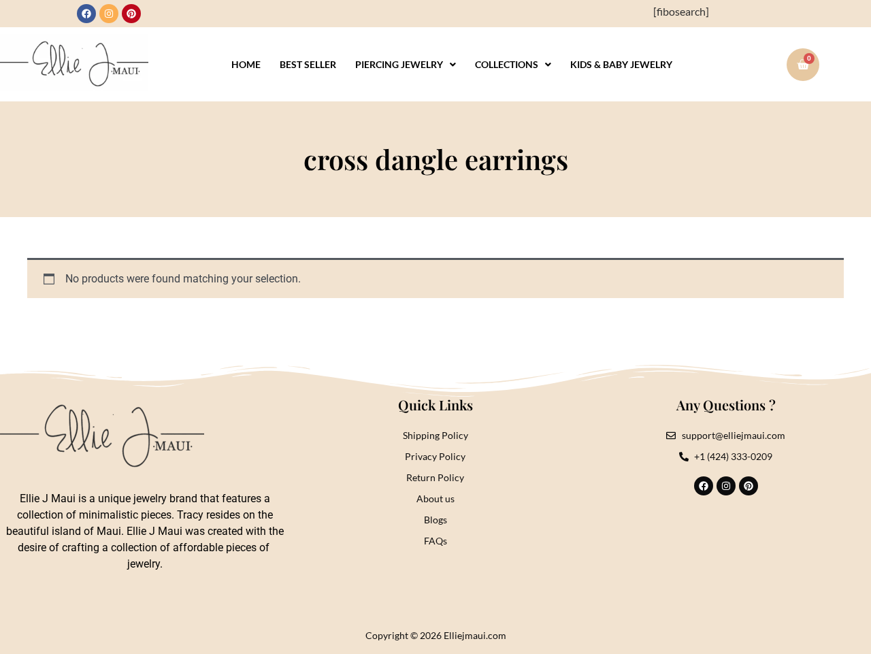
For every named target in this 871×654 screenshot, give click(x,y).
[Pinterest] (131, 13)
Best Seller (308, 64)
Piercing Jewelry (399, 64)
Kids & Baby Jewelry (621, 64)
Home (246, 64)
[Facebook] (86, 13)
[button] (405, 64)
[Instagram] (108, 13)
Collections (506, 64)
